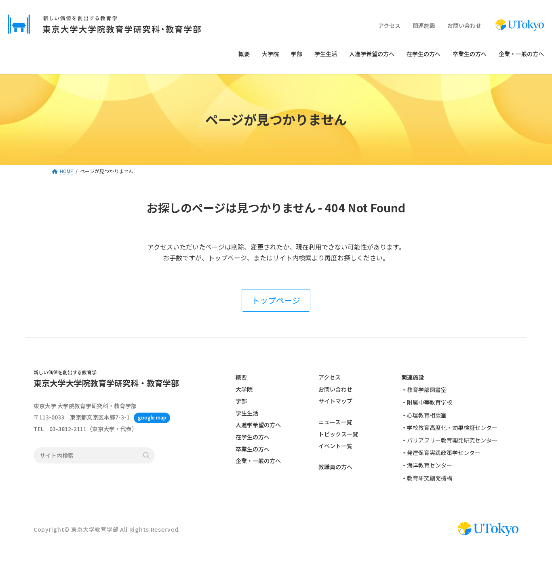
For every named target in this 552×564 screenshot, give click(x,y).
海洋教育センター (429, 465)
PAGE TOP (532, 539)
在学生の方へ (253, 437)
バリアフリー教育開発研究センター (452, 440)
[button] (276, 300)
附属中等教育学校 (429, 402)
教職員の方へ (335, 467)
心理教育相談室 (427, 415)
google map (152, 417)
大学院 (244, 389)
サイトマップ (335, 401)
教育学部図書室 (427, 390)
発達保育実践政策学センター (443, 453)
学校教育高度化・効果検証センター (452, 428)
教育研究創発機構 (429, 478)
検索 (146, 456)
